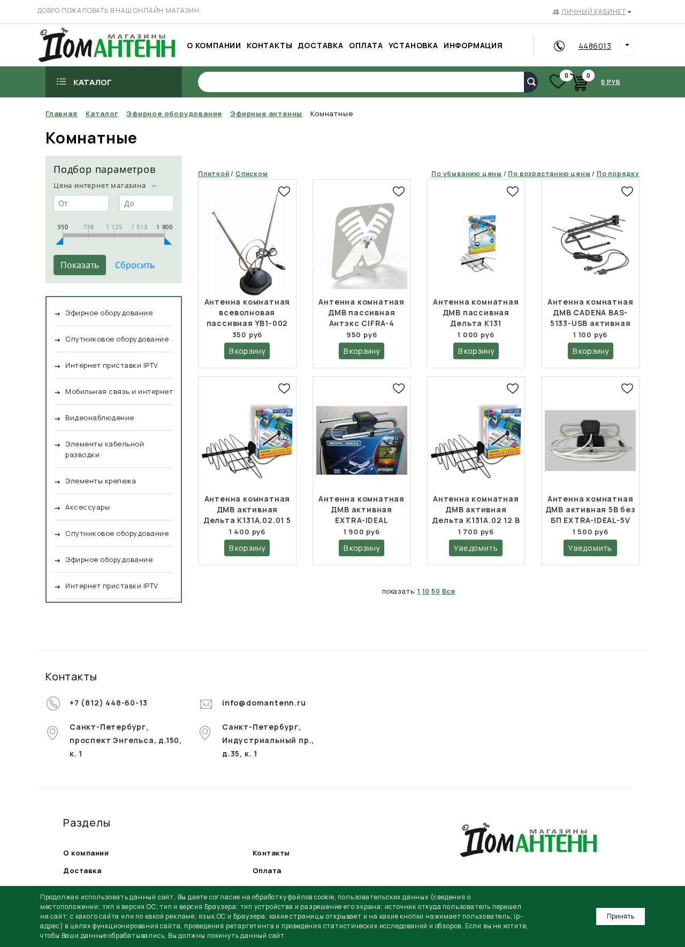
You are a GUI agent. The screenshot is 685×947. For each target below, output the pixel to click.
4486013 (595, 46)
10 (426, 591)
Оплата (267, 870)
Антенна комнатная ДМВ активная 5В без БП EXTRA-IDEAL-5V (590, 509)
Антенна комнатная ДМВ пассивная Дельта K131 (476, 312)
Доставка (82, 870)
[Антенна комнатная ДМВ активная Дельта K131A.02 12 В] (476, 441)
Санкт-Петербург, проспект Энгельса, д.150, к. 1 (126, 740)
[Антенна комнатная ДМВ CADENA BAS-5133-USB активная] (590, 244)
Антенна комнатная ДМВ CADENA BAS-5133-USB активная (590, 312)
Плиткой (214, 173)
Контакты (271, 853)
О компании (86, 853)
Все (448, 591)
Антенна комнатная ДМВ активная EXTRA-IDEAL (361, 509)
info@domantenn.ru (264, 703)
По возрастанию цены (549, 173)
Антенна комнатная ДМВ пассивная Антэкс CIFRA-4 (361, 312)
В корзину (247, 351)
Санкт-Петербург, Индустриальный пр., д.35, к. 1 (268, 740)
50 (435, 591)
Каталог (92, 82)
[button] (592, 11)
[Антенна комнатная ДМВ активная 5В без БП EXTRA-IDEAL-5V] (590, 441)
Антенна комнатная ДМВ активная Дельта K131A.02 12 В (476, 509)
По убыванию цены (466, 173)
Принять (620, 916)
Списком (251, 173)
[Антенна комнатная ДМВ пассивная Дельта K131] (476, 244)
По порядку (618, 173)
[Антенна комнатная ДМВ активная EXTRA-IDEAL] (361, 441)
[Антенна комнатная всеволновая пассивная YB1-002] (247, 244)
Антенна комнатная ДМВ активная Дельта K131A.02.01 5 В (247, 515)
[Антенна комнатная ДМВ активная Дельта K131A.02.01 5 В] (247, 441)
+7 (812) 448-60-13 (108, 703)
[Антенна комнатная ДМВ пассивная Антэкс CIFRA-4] (361, 244)
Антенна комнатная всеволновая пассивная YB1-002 (247, 312)
